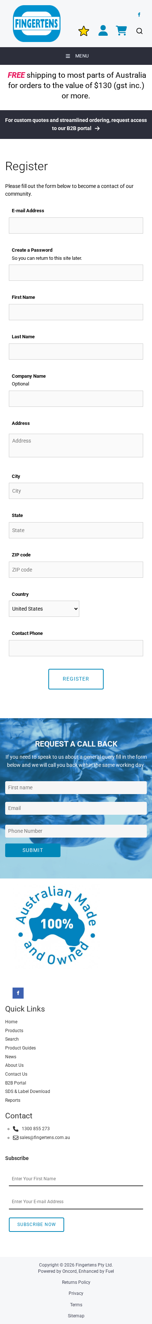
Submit (33, 850)
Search (12, 1039)
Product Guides (20, 1048)
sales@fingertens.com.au (44, 1137)
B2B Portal (15, 1083)
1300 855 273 (34, 1128)
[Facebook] (139, 14)
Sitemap (76, 1315)
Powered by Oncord (57, 1271)
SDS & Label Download (27, 1091)
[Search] (139, 31)
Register (76, 679)
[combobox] (44, 609)
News (10, 1056)
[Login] (103, 31)
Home (11, 1021)
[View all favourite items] (83, 31)
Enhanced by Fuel (96, 1271)
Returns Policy (76, 1282)
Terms (76, 1304)
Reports (12, 1100)
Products (14, 1030)
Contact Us (16, 1074)
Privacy (76, 1293)
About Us (14, 1065)
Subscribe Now (36, 1224)
